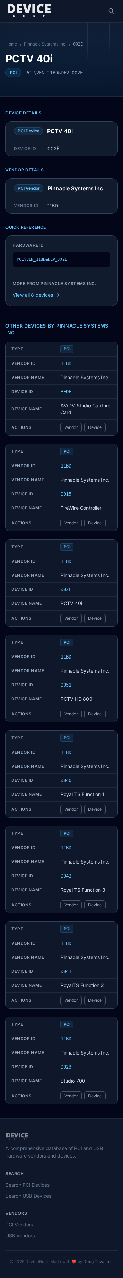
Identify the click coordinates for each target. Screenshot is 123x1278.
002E (65, 589)
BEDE (65, 391)
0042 (65, 876)
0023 (65, 1067)
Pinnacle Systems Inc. (45, 44)
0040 (65, 780)
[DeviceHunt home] (28, 11)
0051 (65, 685)
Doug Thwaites (97, 1261)
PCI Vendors (19, 1224)
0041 (65, 971)
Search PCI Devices (27, 1185)
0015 (65, 494)
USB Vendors (20, 1235)
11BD (65, 363)
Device (95, 427)
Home (11, 44)
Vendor (71, 427)
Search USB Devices (28, 1196)
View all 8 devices (33, 295)
